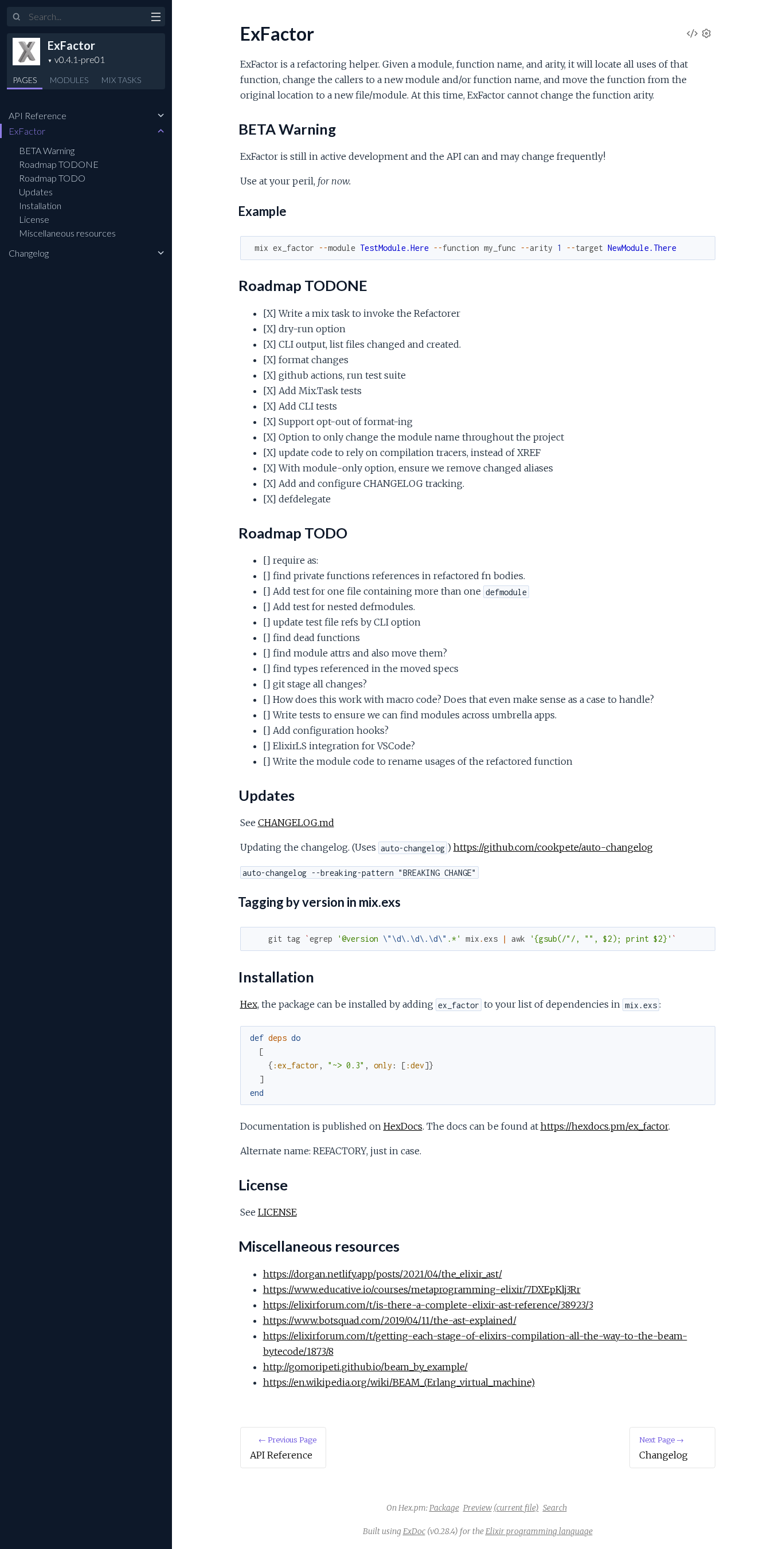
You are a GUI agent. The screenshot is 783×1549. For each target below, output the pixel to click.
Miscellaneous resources (67, 232)
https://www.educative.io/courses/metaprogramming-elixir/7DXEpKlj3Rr (422, 1289)
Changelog (29, 252)
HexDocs (402, 1126)
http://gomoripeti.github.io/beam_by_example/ (365, 1367)
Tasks (121, 80)
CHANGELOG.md (296, 822)
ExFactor (71, 45)
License (34, 219)
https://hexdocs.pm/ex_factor (604, 1126)
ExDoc (414, 1531)
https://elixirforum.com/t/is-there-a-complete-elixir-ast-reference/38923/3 (428, 1305)
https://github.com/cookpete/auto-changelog (553, 847)
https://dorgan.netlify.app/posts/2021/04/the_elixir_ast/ (382, 1274)
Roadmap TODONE (59, 164)
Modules (69, 80)
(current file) (516, 1508)
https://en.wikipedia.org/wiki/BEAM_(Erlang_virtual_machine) (399, 1382)
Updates (36, 191)
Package (444, 1508)
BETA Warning (47, 150)
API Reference (37, 115)
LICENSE (277, 1212)
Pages (25, 80)
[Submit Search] (17, 17)
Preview (477, 1508)
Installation (40, 205)
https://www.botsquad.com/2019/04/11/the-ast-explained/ (389, 1320)
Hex (248, 1004)
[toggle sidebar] (155, 18)
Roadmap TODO (52, 177)
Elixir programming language (539, 1531)
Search (555, 1507)
